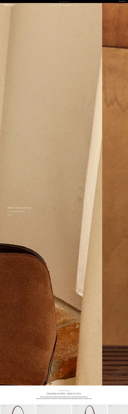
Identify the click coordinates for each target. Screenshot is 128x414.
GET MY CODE (77, 213)
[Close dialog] (88, 192)
